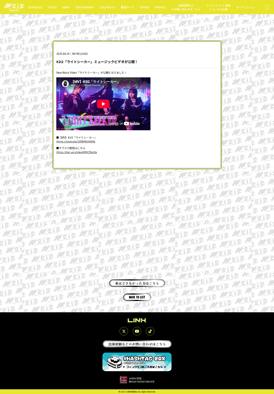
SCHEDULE (35, 7)
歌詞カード (127, 7)
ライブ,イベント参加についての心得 (218, 7)
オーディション (245, 7)
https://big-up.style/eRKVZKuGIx (76, 152)
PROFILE (160, 7)
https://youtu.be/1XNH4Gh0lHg (75, 141)
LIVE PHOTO (107, 7)
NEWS (66, 7)
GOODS (144, 7)
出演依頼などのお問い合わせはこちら (185, 7)
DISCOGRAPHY (85, 7)
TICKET (52, 7)
